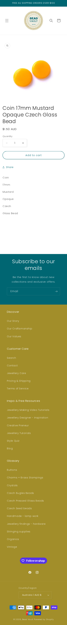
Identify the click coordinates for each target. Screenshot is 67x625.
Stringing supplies (18, 531)
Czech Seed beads (19, 508)
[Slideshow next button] (63, 230)
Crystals (12, 485)
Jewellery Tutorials (19, 433)
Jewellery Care (16, 373)
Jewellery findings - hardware (26, 524)
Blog (10, 448)
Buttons (12, 470)
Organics (13, 539)
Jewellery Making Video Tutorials (28, 410)
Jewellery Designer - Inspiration (27, 417)
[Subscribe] (56, 291)
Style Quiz (13, 440)
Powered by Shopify (44, 619)
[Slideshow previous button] (4, 230)
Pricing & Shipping (19, 381)
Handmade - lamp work (22, 516)
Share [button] (10, 167)
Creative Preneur (18, 425)
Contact (12, 365)
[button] (7, 20)
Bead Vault (27, 619)
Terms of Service (18, 388)
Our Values (14, 336)
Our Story (13, 321)
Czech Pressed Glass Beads (25, 500)
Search (11, 358)
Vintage (12, 547)
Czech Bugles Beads (20, 493)
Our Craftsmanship (19, 328)
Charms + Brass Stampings (25, 477)
